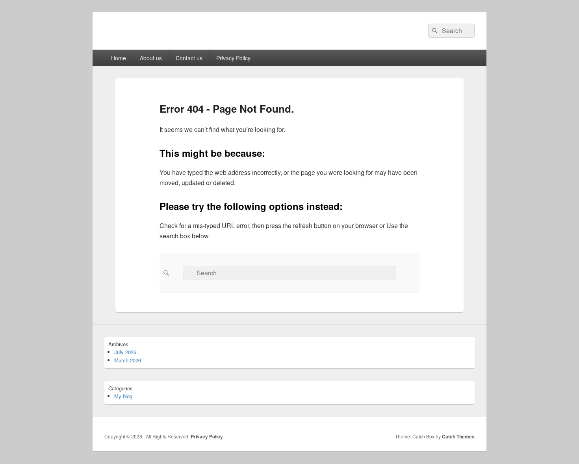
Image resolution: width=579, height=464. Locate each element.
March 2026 (127, 360)
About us (151, 58)
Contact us (189, 58)
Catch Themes (458, 436)
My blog (123, 396)
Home (118, 58)
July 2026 (125, 352)
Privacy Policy (233, 58)
